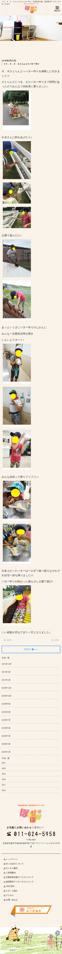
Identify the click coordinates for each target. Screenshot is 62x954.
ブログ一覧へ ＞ (31, 649)
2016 (4, 790)
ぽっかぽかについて (15, 864)
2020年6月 (6, 728)
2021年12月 (7, 664)
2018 (4, 779)
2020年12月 (7, 688)
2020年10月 (7, 696)
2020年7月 (6, 720)
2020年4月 (6, 744)
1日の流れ (10, 886)
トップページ (12, 859)
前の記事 (7, 640)
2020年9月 (6, 704)
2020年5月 (6, 736)
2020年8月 (6, 712)
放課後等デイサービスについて (20, 882)
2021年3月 (6, 672)
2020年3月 (6, 752)
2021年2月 (6, 680)
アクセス (10, 895)
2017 (4, 785)
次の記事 (55, 640)
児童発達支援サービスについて (20, 877)
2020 (4, 768)
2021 (4, 763)
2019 (4, 774)
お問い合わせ (12, 900)
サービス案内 (12, 868)
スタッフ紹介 (12, 891)
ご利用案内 (11, 873)
